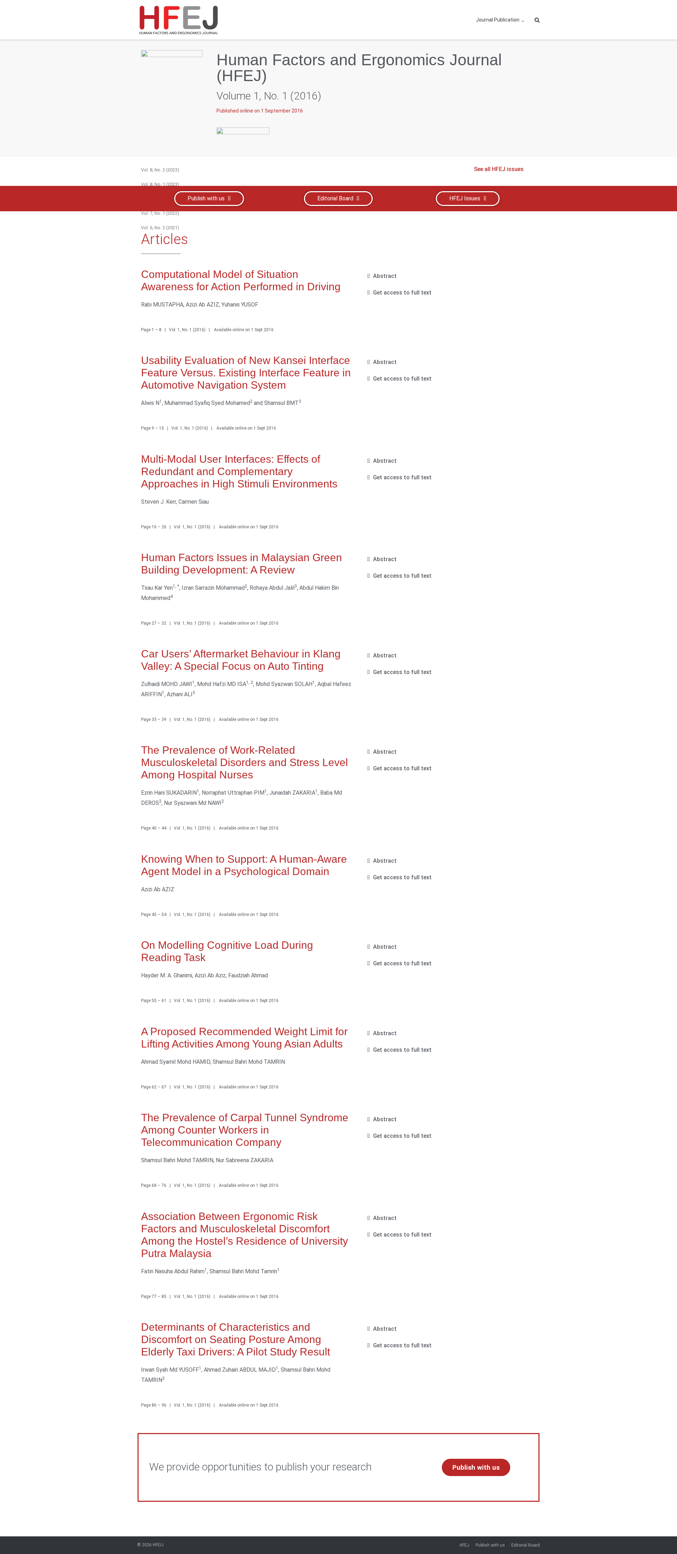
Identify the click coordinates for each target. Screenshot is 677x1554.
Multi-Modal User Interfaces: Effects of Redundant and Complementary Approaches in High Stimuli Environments (239, 471)
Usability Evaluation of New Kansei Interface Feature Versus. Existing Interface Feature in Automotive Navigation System (246, 372)
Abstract (385, 276)
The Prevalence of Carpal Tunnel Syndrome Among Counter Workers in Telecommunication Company (244, 1130)
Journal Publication (497, 20)
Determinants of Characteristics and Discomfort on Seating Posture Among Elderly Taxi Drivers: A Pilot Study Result (235, 1339)
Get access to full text (402, 292)
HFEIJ (158, 1544)
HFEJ (464, 1545)
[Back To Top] (658, 1535)
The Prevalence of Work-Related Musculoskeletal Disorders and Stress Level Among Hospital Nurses (244, 762)
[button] (449, 276)
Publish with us (490, 1545)
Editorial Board (525, 1545)
